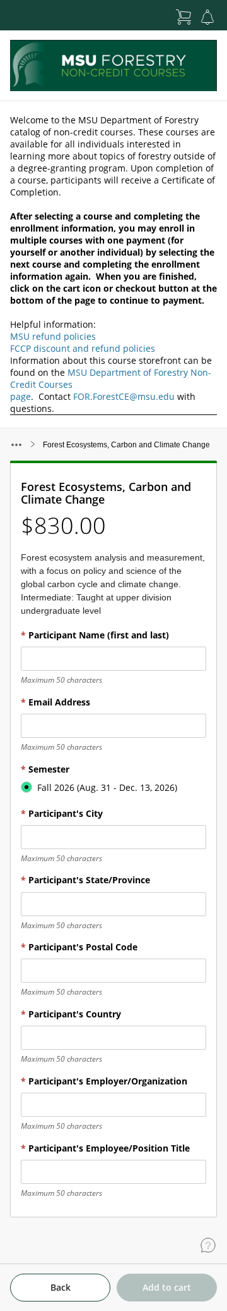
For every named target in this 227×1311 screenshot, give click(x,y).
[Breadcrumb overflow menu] (16, 444)
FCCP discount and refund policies (82, 348)
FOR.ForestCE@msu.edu (124, 396)
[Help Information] (208, 1245)
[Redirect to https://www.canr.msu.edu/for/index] (113, 65)
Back (60, 1287)
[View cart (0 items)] (183, 17)
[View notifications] (207, 17)
